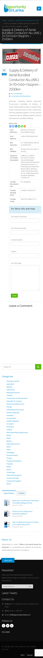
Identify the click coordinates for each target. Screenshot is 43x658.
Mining (9, 441)
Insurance (10, 427)
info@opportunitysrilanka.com (20, 615)
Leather (9, 430)
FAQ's (23, 655)
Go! (30, 586)
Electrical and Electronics (15, 404)
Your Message (16, 263)
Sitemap (30, 655)
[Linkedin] (16, 126)
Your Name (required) (18, 216)
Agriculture (10, 384)
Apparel (9, 387)
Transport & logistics (14, 481)
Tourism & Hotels (13, 478)
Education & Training (14, 401)
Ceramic (9, 395)
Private (9, 458)
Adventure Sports (13, 381)
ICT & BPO (10, 424)
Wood (9, 484)
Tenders (21, 493)
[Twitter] (13, 126)
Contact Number (17, 240)
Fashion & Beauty (13, 412)
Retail (9, 467)
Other (9, 449)
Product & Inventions (14, 461)
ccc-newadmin (17, 93)
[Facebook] (10, 126)
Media (9, 435)
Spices (9, 469)
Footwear (10, 415)
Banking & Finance (13, 392)
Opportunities (9, 493)
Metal (9, 438)
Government (11, 418)
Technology (11, 472)
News (9, 447)
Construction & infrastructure (21, 96)
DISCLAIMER (6, 632)
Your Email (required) (18, 228)
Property (10, 464)
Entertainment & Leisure (15, 410)
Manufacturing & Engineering (17, 432)
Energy (9, 407)
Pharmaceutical (12, 455)
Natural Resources (13, 444)
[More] (25, 126)
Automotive (11, 390)
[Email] (19, 126)
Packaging (10, 452)
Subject (13, 251)
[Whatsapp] (22, 126)
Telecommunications (14, 475)
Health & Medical (13, 421)
